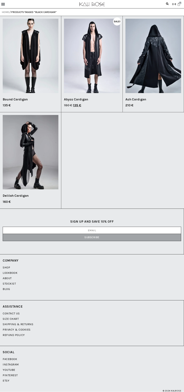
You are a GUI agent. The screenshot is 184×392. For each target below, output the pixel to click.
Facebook (10, 359)
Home (5, 12)
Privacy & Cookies (17, 329)
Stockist (9, 283)
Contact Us (11, 313)
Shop (6, 267)
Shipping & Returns (18, 324)
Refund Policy (14, 335)
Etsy (6, 380)
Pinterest (10, 375)
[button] (3, 4)
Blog (6, 289)
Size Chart (11, 318)
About (7, 278)
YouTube (9, 370)
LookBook (10, 273)
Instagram (11, 364)
